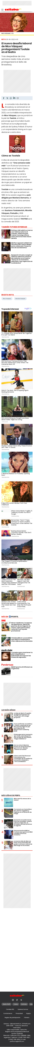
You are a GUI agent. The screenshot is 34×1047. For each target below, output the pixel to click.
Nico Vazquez (7, 298)
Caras (16, 1004)
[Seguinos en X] (21, 1000)
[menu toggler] (2, 9)
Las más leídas (8, 710)
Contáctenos (7, 1013)
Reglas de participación (12, 1017)
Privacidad (19, 1013)
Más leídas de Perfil (10, 795)
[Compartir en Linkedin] (14, 98)
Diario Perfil (6, 1004)
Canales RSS (10, 1009)
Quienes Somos (23, 1009)
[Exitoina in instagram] (13, 1000)
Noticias (24, 1004)
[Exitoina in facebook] (17, 1000)
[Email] (18, 98)
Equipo (28, 1013)
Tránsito (26, 1017)
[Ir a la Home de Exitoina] (13, 9)
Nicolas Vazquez (20, 298)
